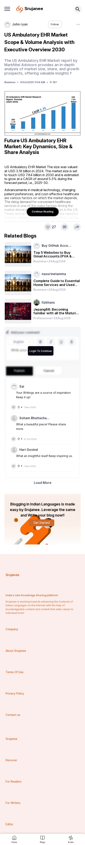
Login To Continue (41, 350)
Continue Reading (42, 211)
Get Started (41, 522)
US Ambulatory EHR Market (25, 167)
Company (12, 629)
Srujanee (12, 575)
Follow (55, 24)
